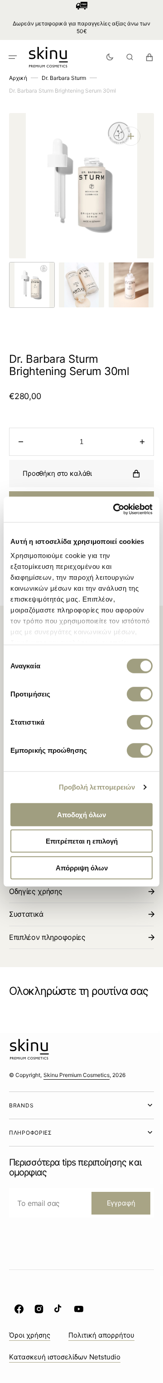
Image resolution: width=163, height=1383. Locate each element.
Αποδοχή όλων (81, 814)
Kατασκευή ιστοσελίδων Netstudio (64, 1357)
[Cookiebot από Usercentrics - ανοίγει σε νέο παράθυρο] (115, 509)
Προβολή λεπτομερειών (97, 787)
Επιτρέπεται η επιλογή (82, 841)
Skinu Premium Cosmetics (76, 1075)
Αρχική (18, 77)
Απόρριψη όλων (82, 867)
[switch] (140, 694)
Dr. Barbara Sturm (64, 77)
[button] (13, 57)
